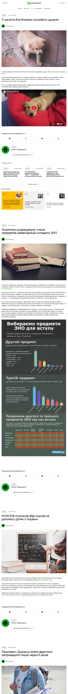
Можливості (47, 8)
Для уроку (26, 8)
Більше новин (32, 184)
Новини (19, 8)
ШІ (32, 8)
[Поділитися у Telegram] (10, 138)
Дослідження (38, 8)
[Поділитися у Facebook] (42, 138)
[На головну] (34, 3)
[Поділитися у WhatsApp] (58, 138)
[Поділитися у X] (26, 138)
